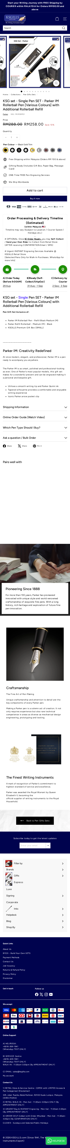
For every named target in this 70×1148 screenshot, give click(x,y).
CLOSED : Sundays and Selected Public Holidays (25, 1123)
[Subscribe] (48, 845)
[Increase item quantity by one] (17, 137)
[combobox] (35, 28)
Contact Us (8, 961)
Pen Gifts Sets (29, 94)
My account (8, 1076)
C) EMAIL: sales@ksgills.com (16, 1072)
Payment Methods (11, 957)
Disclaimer (8, 978)
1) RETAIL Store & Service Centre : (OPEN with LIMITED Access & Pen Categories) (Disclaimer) (34, 1089)
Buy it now (35, 198)
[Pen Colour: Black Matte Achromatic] (36, 472)
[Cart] (57, 19)
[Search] (63, 28)
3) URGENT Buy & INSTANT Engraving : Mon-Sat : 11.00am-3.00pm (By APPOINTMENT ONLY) (34, 1110)
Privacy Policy (9, 974)
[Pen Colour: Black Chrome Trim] (30, 472)
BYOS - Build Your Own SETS (17, 953)
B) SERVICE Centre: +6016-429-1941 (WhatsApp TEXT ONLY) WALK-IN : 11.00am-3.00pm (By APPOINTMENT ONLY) (29, 1060)
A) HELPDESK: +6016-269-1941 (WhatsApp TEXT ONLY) (14, 1046)
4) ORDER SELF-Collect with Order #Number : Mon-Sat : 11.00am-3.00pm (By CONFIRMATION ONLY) (34, 1117)
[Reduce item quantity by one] (6, 137)
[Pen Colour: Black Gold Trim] (24, 472)
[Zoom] (56, 83)
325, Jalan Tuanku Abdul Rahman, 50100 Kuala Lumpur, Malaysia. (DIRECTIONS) (33, 1096)
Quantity (7, 131)
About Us (7, 949)
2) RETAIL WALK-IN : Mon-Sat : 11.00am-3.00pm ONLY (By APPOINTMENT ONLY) (31, 1103)
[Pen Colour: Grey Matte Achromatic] (42, 472)
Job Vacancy (9, 966)
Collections (16, 94)
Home (5, 94)
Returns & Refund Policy (14, 970)
